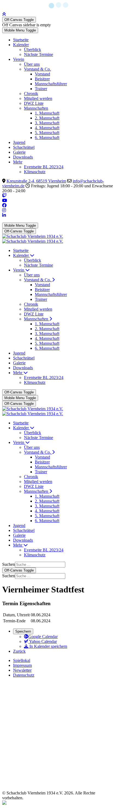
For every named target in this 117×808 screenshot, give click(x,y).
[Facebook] (4, 205)
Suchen (8, 564)
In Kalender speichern (47, 646)
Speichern (23, 631)
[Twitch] (4, 195)
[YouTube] (4, 200)
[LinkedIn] (4, 215)
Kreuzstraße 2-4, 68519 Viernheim (36, 181)
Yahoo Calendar (42, 641)
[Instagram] (4, 210)
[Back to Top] (4, 14)
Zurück (19, 651)
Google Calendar (43, 636)
